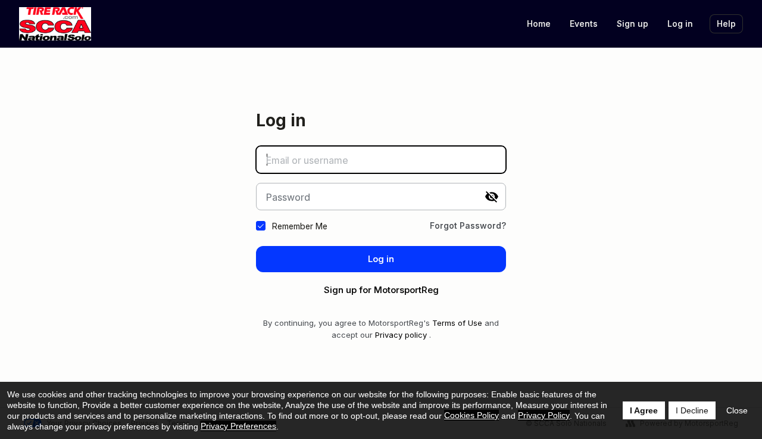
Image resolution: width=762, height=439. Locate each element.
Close (737, 410)
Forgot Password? (468, 225)
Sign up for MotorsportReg (381, 289)
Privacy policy (401, 335)
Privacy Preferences (238, 426)
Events (584, 23)
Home (539, 23)
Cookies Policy (471, 415)
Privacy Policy (544, 415)
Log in (680, 23)
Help (726, 23)
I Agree (644, 410)
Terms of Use (457, 323)
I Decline (692, 410)
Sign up (632, 23)
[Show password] (491, 196)
